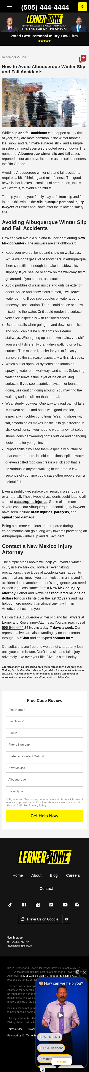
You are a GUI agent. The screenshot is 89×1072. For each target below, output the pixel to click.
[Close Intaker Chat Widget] (84, 972)
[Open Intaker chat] (42, 1070)
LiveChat (21, 638)
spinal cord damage (18, 517)
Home (18, 875)
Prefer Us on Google (82, 58)
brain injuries (41, 512)
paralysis (61, 512)
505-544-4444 (13, 627)
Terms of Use (15, 1029)
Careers (73, 875)
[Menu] (8, 6)
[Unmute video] (61, 1015)
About (36, 875)
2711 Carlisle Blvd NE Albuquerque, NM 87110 (49, 975)
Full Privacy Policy (35, 805)
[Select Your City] (82, 6)
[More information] (66, 919)
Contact (46, 888)
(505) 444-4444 (45, 7)
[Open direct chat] (78, 972)
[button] (11, 904)
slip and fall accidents (29, 133)
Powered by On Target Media (24, 1035)
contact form (63, 638)
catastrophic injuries (30, 502)
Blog (54, 875)
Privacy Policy (35, 1029)
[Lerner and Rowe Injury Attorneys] (44, 857)
